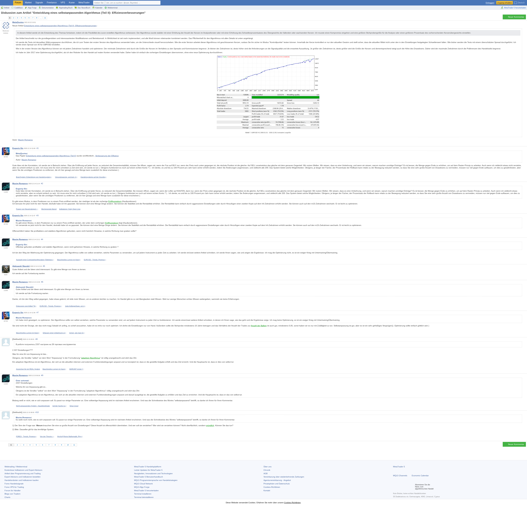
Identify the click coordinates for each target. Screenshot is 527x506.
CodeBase (18, 8)
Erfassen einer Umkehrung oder (55, 333)
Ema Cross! (74, 406)
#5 (44, 266)
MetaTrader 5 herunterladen (515, 8)
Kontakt (267, 490)
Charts (7, 497)
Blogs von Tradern (12, 494)
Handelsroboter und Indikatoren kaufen (22, 480)
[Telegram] (399, 486)
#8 (36, 339)
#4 (42, 239)
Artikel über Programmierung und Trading (23, 473)
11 (45, 18)
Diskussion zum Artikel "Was (26, 306)
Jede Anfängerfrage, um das (75, 306)
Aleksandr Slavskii (21, 266)
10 (68, 445)
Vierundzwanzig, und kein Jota (66, 177)
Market (28, 2)
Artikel (6, 8)
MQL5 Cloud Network (143, 484)
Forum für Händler (13, 490)
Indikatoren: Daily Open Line (69, 209)
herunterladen (146, 490)
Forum (18, 2)
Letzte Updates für (148, 470)
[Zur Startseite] (2, 18)
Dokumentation (48, 8)
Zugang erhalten (504, 3)
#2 (42, 183)
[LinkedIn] (412, 486)
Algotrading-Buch (65, 8)
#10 (37, 412)
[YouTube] (408, 486)
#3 (37, 215)
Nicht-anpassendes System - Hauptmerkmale (33, 406)
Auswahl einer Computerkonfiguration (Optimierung (35, 260)
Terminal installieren (142, 494)
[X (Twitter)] (403, 486)
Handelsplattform (147, 467)
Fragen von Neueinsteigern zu (27, 209)
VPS (63, 2)
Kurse (72, 2)
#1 (38, 148)
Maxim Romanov (25, 140)
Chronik (267, 470)
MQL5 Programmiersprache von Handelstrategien (155, 480)
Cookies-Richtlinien (272, 487)
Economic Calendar (420, 475)
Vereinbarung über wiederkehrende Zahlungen (284, 477)
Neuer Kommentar (516, 17)
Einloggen (490, 3)
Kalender (98, 8)
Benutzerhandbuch (148, 477)
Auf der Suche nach (59, 406)
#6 (42, 282)
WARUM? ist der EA (76, 369)
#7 (38, 312)
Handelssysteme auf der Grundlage (94, 177)
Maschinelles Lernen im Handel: (69, 260)
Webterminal (112, 8)
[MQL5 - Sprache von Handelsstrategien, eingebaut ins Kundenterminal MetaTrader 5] (7, 2)
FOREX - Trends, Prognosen (26, 437)
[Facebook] (394, 486)
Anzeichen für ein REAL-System (28, 369)
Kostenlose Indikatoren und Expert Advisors (23, 470)
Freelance (52, 2)
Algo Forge (32, 8)
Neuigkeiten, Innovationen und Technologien (153, 473)
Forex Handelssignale (14, 484)
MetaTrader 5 (399, 467)
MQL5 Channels (400, 475)
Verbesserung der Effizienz (107, 156)
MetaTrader (84, 2)
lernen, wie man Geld (77, 333)
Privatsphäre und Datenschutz (277, 484)
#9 (42, 375)
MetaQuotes (18, 22)
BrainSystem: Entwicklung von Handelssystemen (34, 177)
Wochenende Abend (49, 209)
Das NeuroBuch (84, 8)
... (40, 18)
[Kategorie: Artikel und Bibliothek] (5, 18)
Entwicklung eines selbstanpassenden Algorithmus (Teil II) (51, 156)
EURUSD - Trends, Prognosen (95, 260)
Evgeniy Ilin (17, 148)
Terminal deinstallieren (144, 497)
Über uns (267, 467)
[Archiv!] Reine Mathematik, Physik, (70, 437)
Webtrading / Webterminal (16, 467)
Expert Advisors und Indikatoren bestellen (22, 477)
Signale (39, 2)
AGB (265, 473)
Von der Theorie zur (47, 437)
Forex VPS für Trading (14, 487)
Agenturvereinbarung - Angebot (277, 480)
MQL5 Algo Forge (141, 487)
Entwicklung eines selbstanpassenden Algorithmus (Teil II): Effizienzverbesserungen (60, 26)
